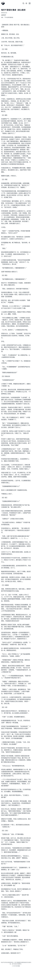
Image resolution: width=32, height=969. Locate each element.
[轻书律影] (3, 3)
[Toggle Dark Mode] (26, 3)
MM (2, 17)
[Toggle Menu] (29, 3)
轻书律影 (18, 966)
